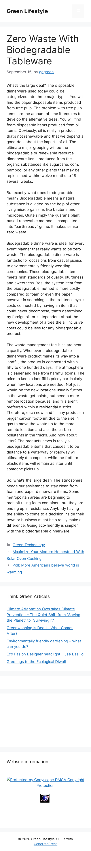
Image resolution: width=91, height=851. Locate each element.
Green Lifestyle (27, 11)
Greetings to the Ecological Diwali (36, 661)
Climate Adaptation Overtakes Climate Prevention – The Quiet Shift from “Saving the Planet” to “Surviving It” (43, 614)
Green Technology (29, 545)
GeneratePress (45, 844)
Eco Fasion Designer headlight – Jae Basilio (45, 654)
